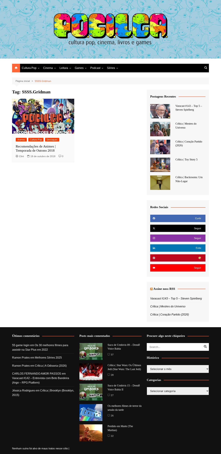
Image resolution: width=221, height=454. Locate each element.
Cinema (48, 68)
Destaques (52, 139)
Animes (21, 139)
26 (112, 415)
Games (79, 68)
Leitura (64, 68)
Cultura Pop (29, 68)
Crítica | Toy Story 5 (186, 159)
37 (112, 354)
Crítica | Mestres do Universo (167, 306)
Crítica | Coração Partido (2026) (169, 314)
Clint (21, 156)
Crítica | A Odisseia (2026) (51, 365)
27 (112, 395)
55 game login (21, 345)
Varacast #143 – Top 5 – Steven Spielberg (176, 298)
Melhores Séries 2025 (48, 357)
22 (112, 436)
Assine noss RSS (164, 288)
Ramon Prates (21, 357)
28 (112, 375)
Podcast (95, 68)
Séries (111, 68)
